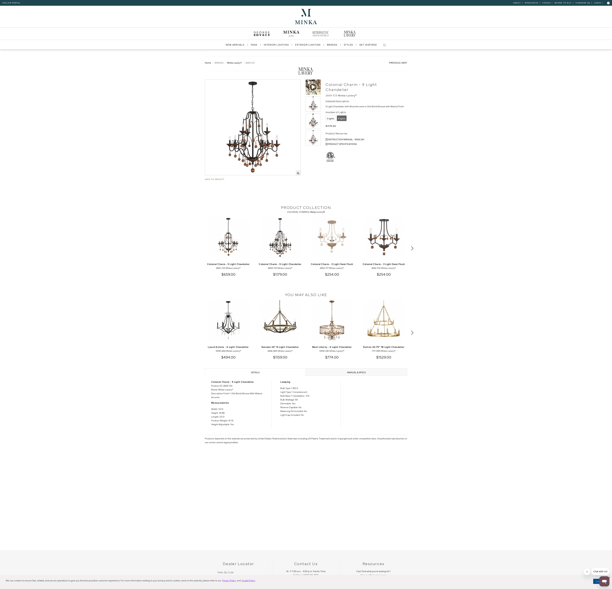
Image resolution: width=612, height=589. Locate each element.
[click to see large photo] (313, 103)
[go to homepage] (306, 16)
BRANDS (332, 44)
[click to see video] (313, 87)
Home (208, 62)
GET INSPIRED (368, 44)
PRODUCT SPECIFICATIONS (342, 143)
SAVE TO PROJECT (214, 179)
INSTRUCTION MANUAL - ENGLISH (346, 139)
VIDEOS (546, 2)
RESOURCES (531, 2)
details (255, 372)
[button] (609, 577)
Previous (394, 62)
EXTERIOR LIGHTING (308, 44)
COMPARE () (583, 2)
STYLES (348, 44)
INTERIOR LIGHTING (276, 44)
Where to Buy (563, 2)
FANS (254, 44)
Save (210, 82)
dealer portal (11, 2)
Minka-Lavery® (234, 62)
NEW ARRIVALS (235, 44)
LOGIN (598, 2)
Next (404, 62)
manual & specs (356, 372)
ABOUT (517, 2)
